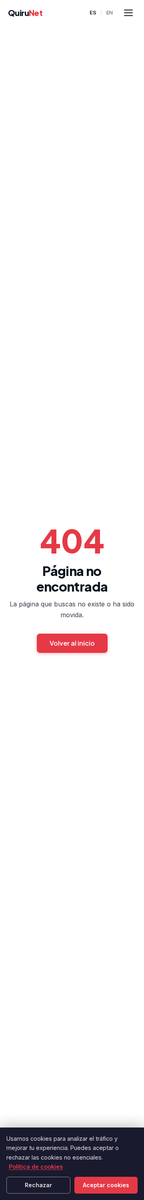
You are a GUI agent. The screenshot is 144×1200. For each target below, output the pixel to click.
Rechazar (38, 1185)
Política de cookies (36, 1166)
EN (109, 12)
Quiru (25, 13)
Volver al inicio (72, 643)
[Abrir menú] (128, 12)
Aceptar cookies (106, 1185)
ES (93, 12)
